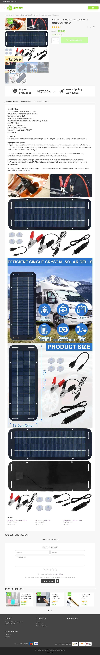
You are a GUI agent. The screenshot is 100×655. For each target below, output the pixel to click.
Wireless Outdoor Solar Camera (18, 520)
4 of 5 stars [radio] (53, 569)
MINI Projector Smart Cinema (73, 520)
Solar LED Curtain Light (43, 520)
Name (19, 552)
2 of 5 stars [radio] (47, 569)
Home (6, 15)
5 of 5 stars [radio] (56, 569)
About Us (39, 622)
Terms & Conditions (56, 574)
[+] (57, 38)
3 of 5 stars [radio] (50, 569)
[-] (57, 41)
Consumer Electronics (21, 15)
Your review (21, 557)
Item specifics (26, 101)
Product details (12, 101)
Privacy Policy (40, 624)
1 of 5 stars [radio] (43, 569)
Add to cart (75, 40)
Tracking (7, 636)
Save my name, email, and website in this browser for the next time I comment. (51, 577)
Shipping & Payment (41, 101)
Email (54, 552)
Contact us (8, 634)
